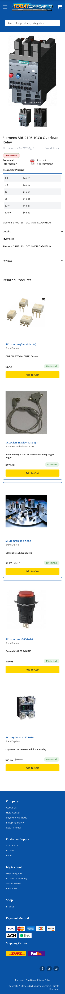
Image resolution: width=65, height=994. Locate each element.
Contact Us (12, 845)
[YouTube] (56, 968)
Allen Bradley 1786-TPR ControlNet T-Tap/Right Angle (30, 456)
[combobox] (32, 23)
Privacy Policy (43, 980)
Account (10, 850)
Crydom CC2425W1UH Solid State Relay (26, 749)
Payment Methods (16, 817)
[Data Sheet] (32, 162)
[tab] (32, 231)
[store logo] (32, 7)
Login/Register (14, 873)
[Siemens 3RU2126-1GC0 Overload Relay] (25, 118)
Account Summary (16, 878)
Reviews (7, 260)
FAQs (9, 855)
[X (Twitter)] (49, 968)
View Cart (11, 888)
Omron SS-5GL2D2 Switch (19, 552)
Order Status (13, 883)
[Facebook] (42, 968)
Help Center (13, 812)
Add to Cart (32, 374)
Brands (10, 906)
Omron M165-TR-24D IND (18, 651)
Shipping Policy (15, 822)
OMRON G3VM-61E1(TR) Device (22, 356)
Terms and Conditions (25, 980)
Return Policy (13, 827)
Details (7, 231)
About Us (11, 807)
